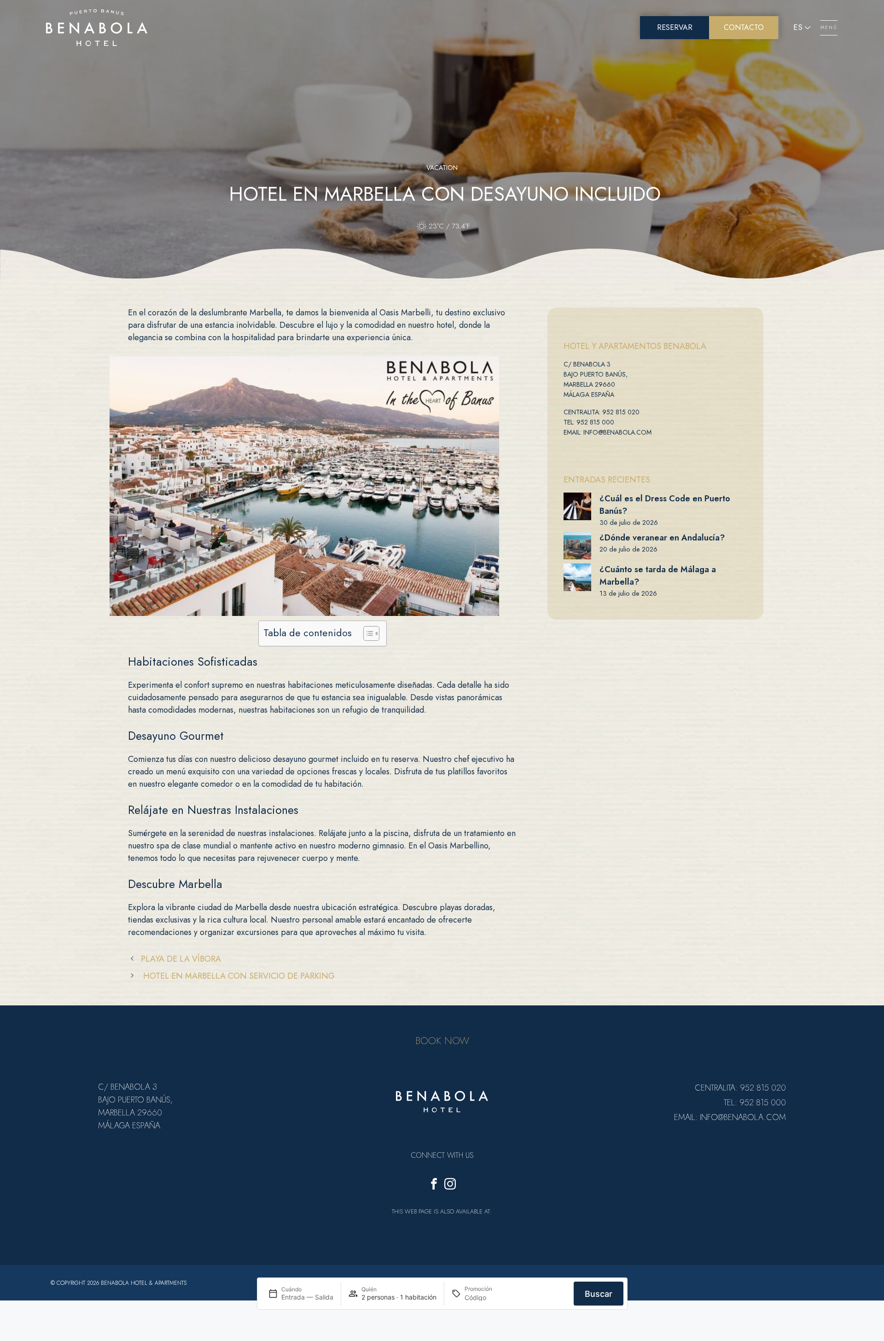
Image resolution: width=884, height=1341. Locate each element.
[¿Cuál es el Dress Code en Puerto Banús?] (577, 506)
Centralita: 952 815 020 (602, 412)
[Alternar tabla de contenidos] (366, 633)
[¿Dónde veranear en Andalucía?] (577, 545)
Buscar (598, 1293)
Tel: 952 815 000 (589, 422)
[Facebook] (434, 1185)
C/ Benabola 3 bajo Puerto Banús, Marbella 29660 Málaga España (596, 379)
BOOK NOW (442, 1040)
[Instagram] (450, 1185)
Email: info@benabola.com (607, 432)
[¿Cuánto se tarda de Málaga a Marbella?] (577, 577)
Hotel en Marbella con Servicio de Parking (238, 976)
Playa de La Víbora (181, 959)
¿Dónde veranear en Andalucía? (662, 538)
